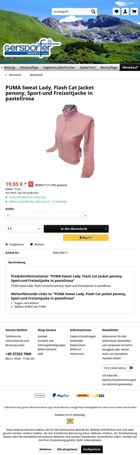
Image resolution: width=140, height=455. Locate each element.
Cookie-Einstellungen (83, 336)
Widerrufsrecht (47, 349)
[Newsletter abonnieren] (131, 367)
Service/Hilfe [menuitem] (126, 3)
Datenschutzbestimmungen (119, 380)
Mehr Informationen (89, 440)
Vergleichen (16, 244)
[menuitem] (74, 11)
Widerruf (75, 349)
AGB (40, 353)
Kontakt (42, 336)
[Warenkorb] (134, 11)
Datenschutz (77, 345)
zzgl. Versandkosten (28, 192)
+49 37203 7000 (18, 354)
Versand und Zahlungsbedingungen (51, 343)
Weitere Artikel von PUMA (30, 306)
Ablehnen (45, 449)
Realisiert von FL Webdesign (70, 414)
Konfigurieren (92, 449)
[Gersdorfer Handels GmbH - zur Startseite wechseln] (33, 48)
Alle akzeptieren (67, 449)
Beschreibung (16, 262)
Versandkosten (61, 407)
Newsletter (76, 340)
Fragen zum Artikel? (26, 303)
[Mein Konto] (125, 11)
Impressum (77, 353)
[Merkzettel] (116, 11)
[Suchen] (93, 11)
